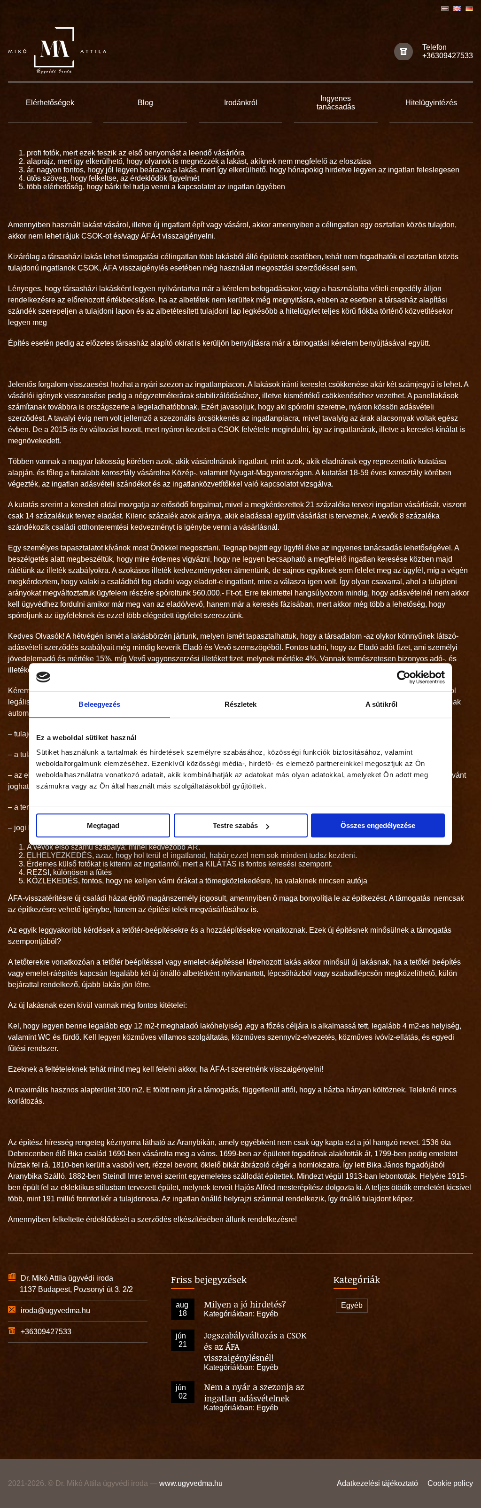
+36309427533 (447, 56)
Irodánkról (240, 103)
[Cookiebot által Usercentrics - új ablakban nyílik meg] (404, 677)
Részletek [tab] (241, 704)
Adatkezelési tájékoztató (377, 1483)
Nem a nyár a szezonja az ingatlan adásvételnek (254, 1392)
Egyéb (267, 1314)
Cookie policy (450, 1483)
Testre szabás (235, 825)
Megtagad (103, 825)
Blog (145, 103)
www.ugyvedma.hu (191, 1483)
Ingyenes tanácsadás (336, 102)
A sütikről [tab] (381, 704)
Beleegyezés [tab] (99, 704)
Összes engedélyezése (378, 825)
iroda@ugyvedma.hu (55, 1311)
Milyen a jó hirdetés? (245, 1304)
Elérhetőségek (50, 103)
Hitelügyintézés (431, 103)
